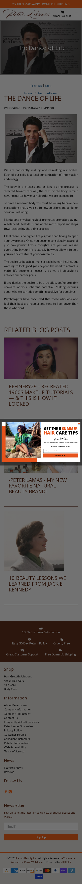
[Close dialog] (79, 424)
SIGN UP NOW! (60, 455)
